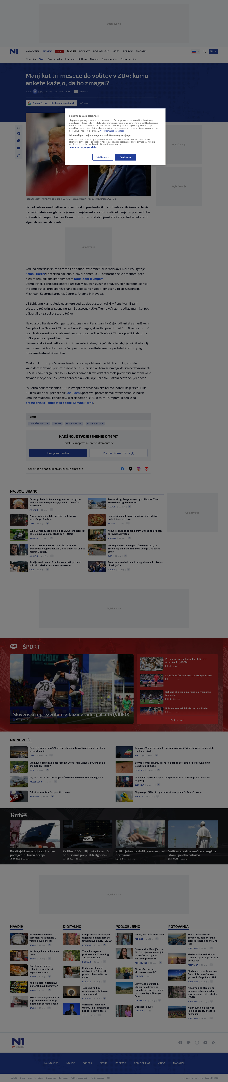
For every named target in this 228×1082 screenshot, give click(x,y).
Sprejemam (125, 157)
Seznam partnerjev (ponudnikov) (83, 147)
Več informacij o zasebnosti (112, 131)
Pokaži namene (103, 157)
